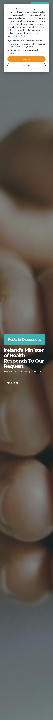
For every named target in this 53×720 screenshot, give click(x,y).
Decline (26, 66)
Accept (26, 59)
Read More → (13, 383)
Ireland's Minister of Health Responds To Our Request (24, 358)
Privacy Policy (20, 36)
